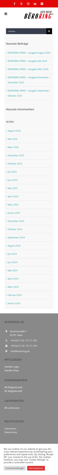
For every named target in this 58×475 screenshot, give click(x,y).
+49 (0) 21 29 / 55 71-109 (23, 345)
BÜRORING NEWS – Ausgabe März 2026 (28, 69)
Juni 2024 (13, 262)
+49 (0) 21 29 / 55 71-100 (23, 340)
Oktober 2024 (15, 229)
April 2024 (13, 278)
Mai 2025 (12, 188)
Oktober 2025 (15, 163)
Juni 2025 (13, 179)
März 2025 (13, 204)
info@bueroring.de (20, 351)
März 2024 (13, 286)
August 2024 (14, 245)
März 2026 (13, 147)
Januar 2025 (14, 212)
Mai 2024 (12, 270)
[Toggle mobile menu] (6, 13)
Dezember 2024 (16, 221)
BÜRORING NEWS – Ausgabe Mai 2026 (27, 60)
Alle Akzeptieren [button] (36, 468)
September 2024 (16, 237)
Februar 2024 (15, 295)
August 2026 (14, 130)
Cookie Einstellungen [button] (15, 468)
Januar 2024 (14, 303)
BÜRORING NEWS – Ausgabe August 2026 (29, 52)
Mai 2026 (12, 138)
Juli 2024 (12, 253)
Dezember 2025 (16, 155)
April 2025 (13, 196)
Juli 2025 (12, 171)
